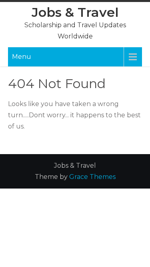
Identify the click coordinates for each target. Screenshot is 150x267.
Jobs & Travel (75, 12)
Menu (21, 56)
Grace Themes (92, 177)
